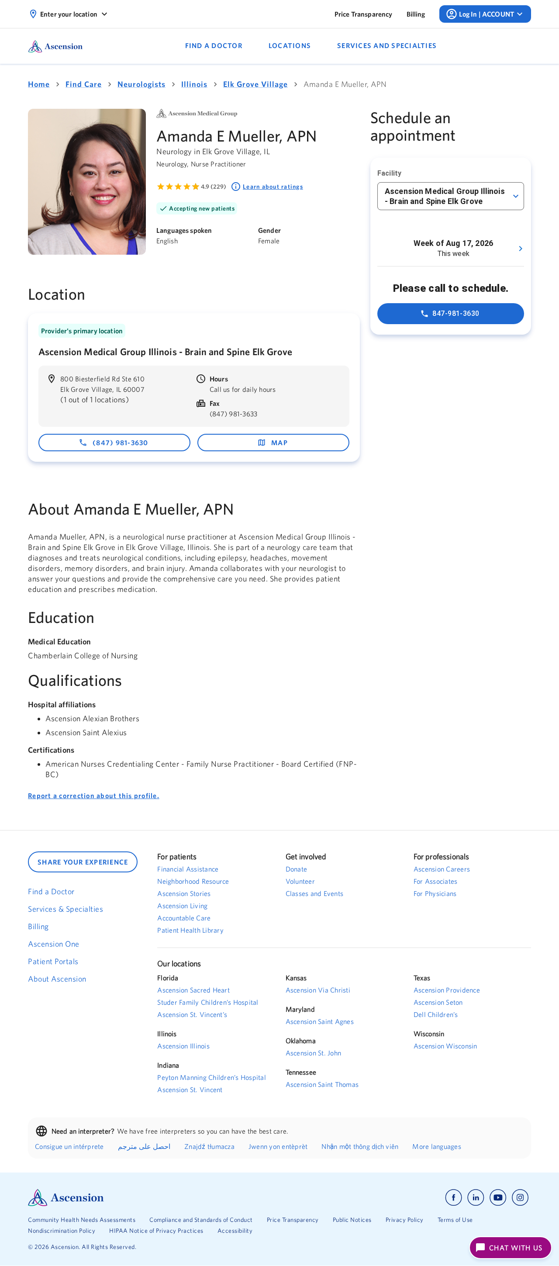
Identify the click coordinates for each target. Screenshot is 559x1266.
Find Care (84, 84)
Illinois (194, 84)
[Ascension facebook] (453, 1197)
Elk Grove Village (255, 84)
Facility (389, 173)
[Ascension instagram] (520, 1197)
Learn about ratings (273, 186)
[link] (364, 14)
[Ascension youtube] (498, 1197)
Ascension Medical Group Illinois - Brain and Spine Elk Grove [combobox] (445, 196)
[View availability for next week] (520, 248)
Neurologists (141, 84)
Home (39, 84)
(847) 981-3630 (120, 442)
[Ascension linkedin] (475, 1197)
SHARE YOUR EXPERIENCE (83, 862)
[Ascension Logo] (154, 1198)
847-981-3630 (456, 313)
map (279, 442)
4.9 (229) (213, 186)
